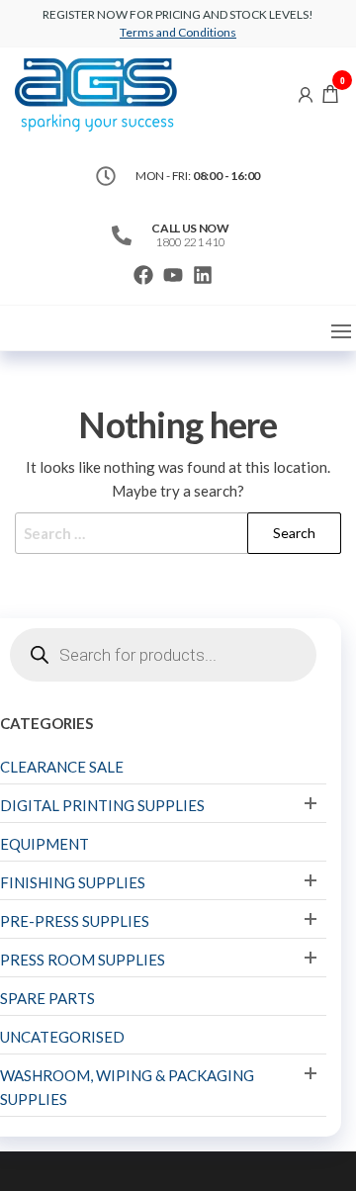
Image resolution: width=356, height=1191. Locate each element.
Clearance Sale (62, 767)
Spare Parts (47, 998)
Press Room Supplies (82, 959)
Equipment (44, 844)
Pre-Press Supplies (74, 921)
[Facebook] (143, 275)
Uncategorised (62, 1037)
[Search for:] (178, 533)
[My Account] (305, 93)
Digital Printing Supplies (102, 805)
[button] (341, 331)
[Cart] (330, 96)
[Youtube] (173, 275)
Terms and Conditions (178, 32)
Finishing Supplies (72, 882)
